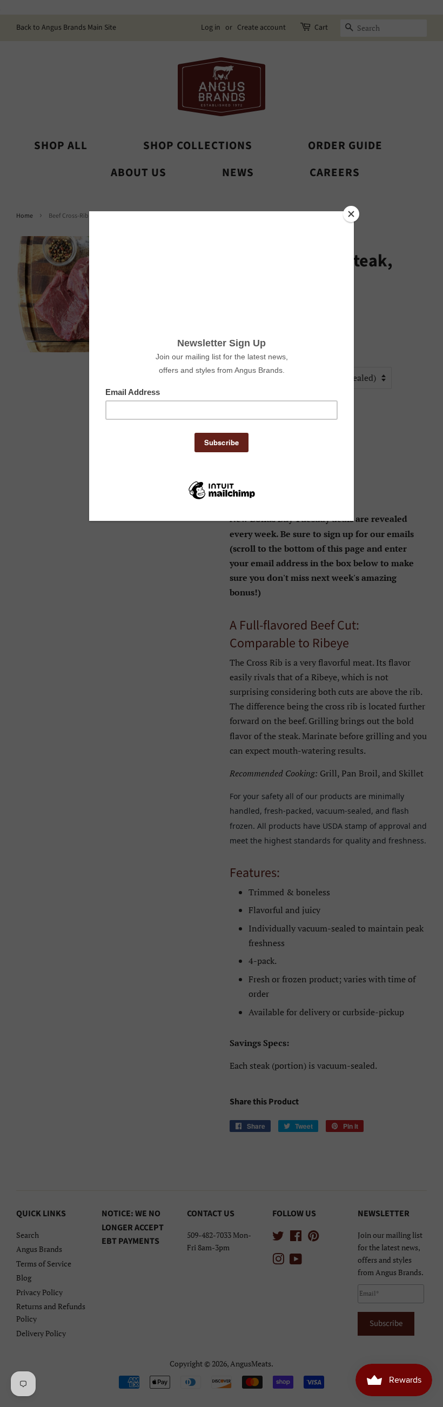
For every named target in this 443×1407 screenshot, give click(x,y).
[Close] (351, 214)
